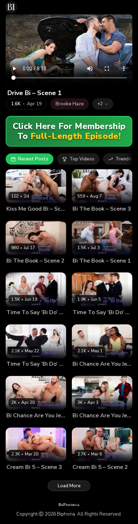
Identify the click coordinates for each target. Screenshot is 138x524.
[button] (102, 104)
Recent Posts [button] (33, 159)
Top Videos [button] (81, 159)
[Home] (11, 7)
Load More (69, 486)
